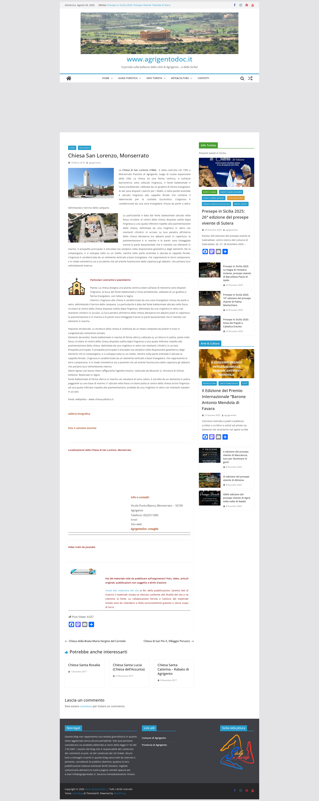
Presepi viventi (240, 204)
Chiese (72, 148)
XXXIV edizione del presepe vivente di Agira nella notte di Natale (236, 498)
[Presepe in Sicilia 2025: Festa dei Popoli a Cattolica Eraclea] (209, 325)
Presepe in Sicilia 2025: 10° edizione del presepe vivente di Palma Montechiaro (237, 300)
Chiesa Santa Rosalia (84, 665)
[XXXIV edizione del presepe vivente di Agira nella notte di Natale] (209, 500)
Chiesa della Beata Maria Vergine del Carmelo (97, 641)
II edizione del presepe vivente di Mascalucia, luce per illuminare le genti (236, 457)
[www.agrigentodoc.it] (69, 78)
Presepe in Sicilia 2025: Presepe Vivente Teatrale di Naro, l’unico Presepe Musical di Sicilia (139, 6)
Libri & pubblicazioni (229, 383)
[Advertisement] (159, 107)
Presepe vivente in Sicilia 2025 (216, 204)
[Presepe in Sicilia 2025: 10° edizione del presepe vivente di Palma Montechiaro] (209, 302)
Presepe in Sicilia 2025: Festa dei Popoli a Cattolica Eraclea (236, 323)
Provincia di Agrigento (154, 744)
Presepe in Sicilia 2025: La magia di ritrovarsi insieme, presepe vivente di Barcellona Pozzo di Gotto (237, 273)
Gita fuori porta (235, 198)
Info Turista (154, 78)
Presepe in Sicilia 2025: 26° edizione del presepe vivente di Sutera (225, 217)
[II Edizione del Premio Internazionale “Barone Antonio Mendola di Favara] (226, 363)
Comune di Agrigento (154, 737)
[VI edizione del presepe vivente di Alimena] (209, 481)
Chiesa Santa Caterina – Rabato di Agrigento (173, 669)
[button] (111, 78)
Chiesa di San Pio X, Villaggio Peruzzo (167, 641)
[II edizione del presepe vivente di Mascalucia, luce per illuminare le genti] (209, 459)
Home (105, 78)
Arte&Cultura (180, 78)
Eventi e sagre (209, 192)
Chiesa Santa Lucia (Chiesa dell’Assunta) (129, 667)
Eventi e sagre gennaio (213, 198)
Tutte (244, 383)
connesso (86, 706)
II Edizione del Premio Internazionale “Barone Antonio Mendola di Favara (224, 399)
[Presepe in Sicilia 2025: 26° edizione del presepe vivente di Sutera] (226, 172)
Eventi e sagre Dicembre (231, 192)
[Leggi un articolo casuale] (250, 78)
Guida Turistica (128, 78)
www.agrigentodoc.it (159, 59)
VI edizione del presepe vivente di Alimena (236, 478)
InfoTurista (84, 148)
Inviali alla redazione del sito (122, 590)
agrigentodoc (95, 162)
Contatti (203, 78)
